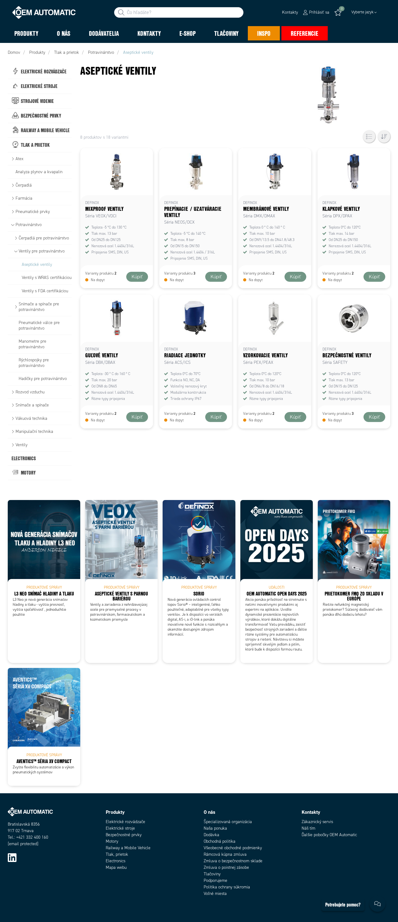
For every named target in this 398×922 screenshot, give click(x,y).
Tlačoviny (212, 874)
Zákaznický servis (317, 821)
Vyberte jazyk (362, 12)
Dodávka (211, 834)
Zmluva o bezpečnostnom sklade (233, 861)
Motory (112, 841)
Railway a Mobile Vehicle (128, 847)
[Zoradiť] (384, 136)
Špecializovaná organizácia (228, 821)
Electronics (115, 861)
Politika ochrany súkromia (227, 887)
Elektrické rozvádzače (125, 821)
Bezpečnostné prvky (123, 834)
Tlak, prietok (117, 854)
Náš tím (308, 828)
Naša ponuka (215, 828)
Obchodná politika (219, 841)
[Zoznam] (369, 136)
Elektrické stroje (120, 828)
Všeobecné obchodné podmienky (233, 847)
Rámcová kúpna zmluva (225, 854)
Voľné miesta (215, 893)
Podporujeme (215, 880)
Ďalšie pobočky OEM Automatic (329, 834)
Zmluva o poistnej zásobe (226, 867)
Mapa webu (116, 867)
